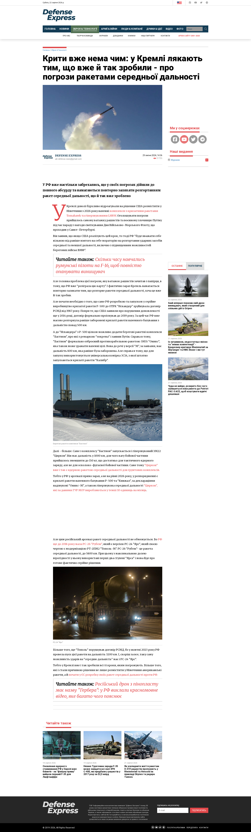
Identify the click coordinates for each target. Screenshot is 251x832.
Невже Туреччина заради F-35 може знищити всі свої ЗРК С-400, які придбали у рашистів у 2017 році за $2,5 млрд (102, 770)
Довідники (118, 36)
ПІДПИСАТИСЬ (199, 810)
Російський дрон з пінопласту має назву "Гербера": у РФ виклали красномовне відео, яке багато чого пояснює (107, 690)
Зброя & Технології (59, 50)
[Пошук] (205, 29)
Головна (46, 50)
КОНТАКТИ (203, 828)
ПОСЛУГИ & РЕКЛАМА (176, 828)
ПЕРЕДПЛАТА (192, 828)
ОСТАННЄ (177, 266)
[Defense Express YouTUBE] (196, 3)
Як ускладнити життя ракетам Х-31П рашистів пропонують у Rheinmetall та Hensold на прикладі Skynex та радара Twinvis (141, 771)
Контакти (165, 36)
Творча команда (85, 36)
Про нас (66, 36)
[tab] (177, 266)
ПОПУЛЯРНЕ (195, 266)
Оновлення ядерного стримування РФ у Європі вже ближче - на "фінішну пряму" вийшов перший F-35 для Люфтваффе (60, 771)
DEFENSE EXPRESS (68, 155)
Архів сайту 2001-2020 (189, 36)
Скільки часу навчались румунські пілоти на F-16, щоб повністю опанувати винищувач (100, 265)
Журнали (103, 36)
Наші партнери (148, 36)
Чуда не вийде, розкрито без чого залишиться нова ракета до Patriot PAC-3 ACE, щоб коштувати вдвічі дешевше (188, 390)
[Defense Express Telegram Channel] (207, 3)
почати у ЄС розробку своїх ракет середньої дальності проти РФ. (113, 674)
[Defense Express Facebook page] (190, 3)
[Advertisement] (149, 15)
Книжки (131, 36)
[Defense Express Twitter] (201, 3)
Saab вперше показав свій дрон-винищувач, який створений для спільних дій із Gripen (186, 306)
